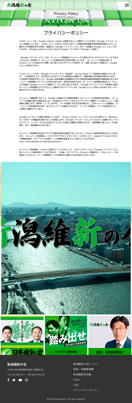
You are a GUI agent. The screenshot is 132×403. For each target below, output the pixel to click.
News (76, 379)
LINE (76, 385)
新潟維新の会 (17, 364)
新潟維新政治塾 (82, 374)
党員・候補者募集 (83, 369)
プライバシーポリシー (86, 390)
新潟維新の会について (86, 364)
